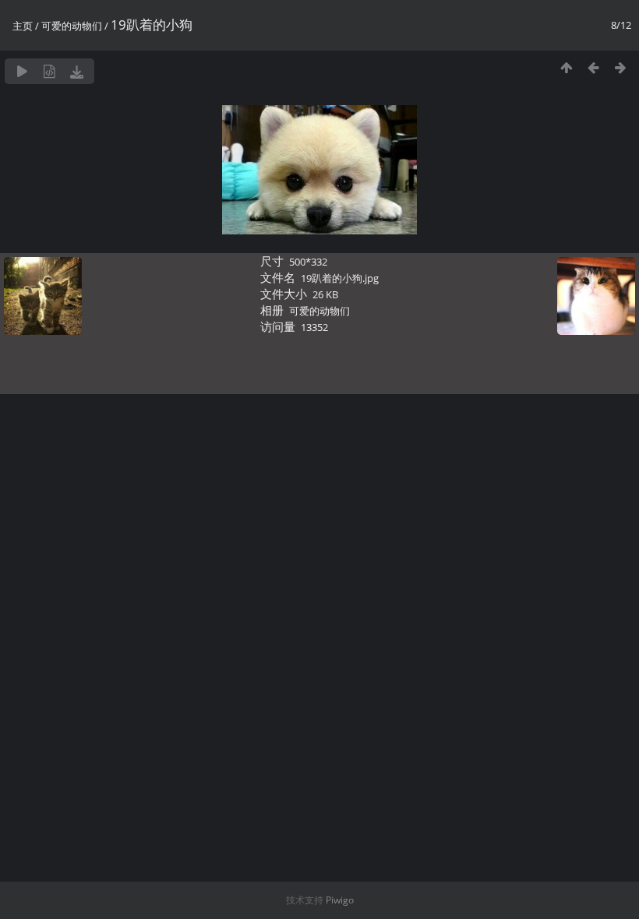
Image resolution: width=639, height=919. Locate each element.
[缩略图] (566, 67)
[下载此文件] (76, 71)
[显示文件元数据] (49, 71)
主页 (22, 26)
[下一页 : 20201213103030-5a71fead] (620, 67)
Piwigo (340, 900)
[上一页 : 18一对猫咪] (593, 67)
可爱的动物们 (71, 26)
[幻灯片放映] (22, 71)
